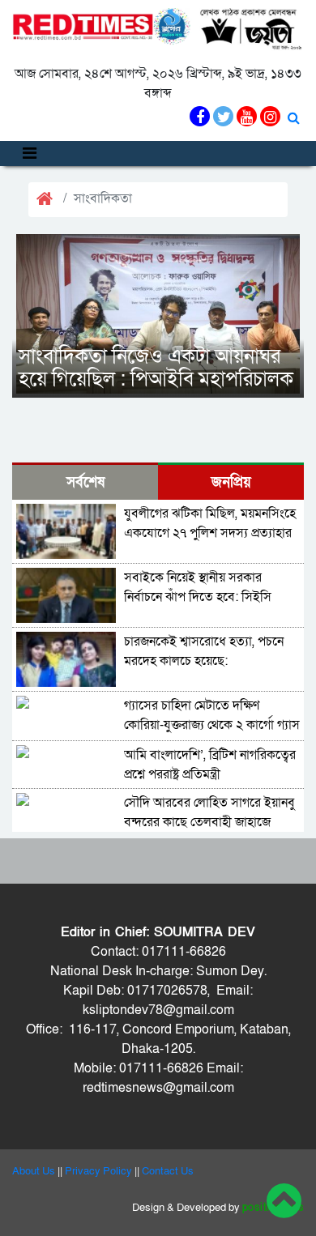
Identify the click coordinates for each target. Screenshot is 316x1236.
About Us (33, 1171)
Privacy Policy (98, 1171)
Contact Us (168, 1171)
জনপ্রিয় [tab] (231, 482)
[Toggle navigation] (29, 153)
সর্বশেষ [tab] (85, 482)
